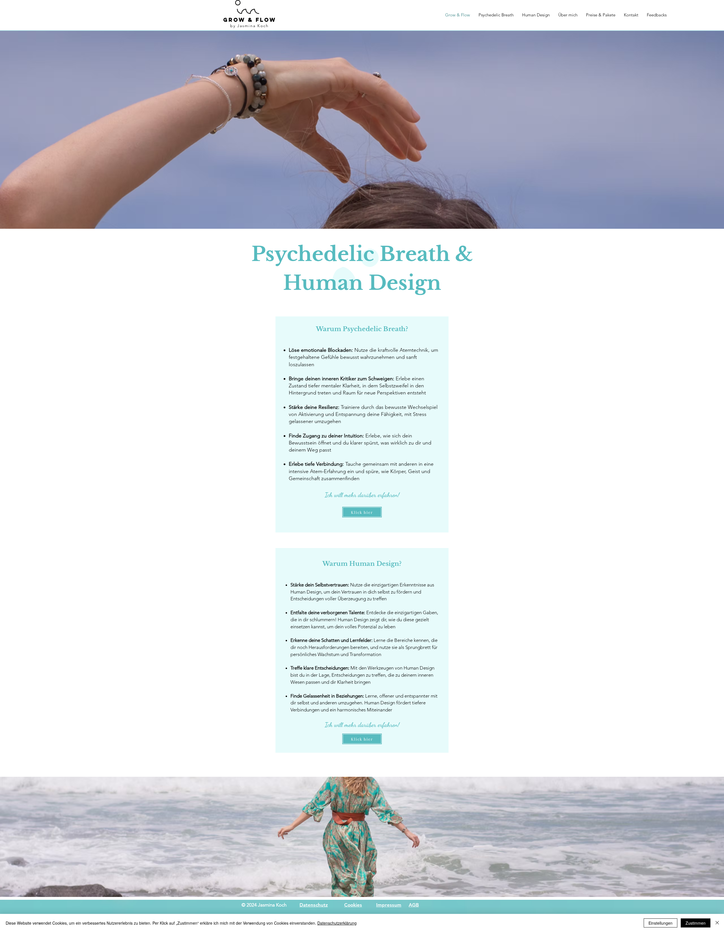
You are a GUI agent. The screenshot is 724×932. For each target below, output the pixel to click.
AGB (414, 905)
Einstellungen (660, 923)
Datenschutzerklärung (337, 923)
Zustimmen (696, 923)
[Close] (717, 922)
